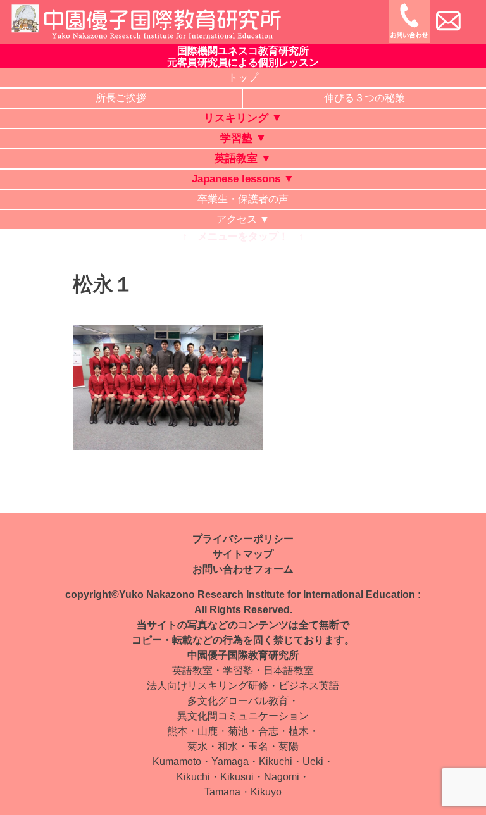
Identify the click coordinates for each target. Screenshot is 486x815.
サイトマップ (243, 554)
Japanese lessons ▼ (243, 179)
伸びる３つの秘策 (364, 97)
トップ (243, 77)
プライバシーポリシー (243, 538)
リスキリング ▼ (243, 118)
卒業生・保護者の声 (243, 199)
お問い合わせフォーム (243, 569)
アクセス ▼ (243, 219)
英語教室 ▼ (243, 158)
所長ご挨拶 (121, 97)
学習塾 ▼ (243, 138)
